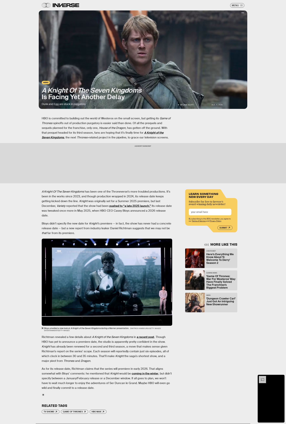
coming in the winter (145, 373)
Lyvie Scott (188, 105)
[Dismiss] (281, 377)
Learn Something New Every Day (203, 195)
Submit (223, 227)
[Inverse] (66, 5)
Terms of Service (199, 221)
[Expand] (261, 377)
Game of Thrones (73, 411)
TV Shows (49, 411)
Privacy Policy (215, 221)
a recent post (145, 337)
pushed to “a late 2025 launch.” (130, 206)
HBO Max (96, 411)
